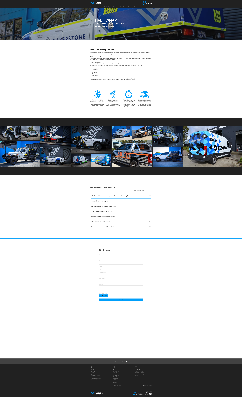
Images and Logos (103, 293)
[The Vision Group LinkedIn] (116, 361)
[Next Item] (239, 147)
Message (101, 284)
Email (100, 260)
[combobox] (121, 281)
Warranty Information (147, 385)
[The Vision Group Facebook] (119, 361)
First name (101, 254)
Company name (102, 272)
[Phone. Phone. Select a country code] (101, 269)
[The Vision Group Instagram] (123, 361)
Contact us (92, 79)
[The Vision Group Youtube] (126, 361)
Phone (100, 266)
